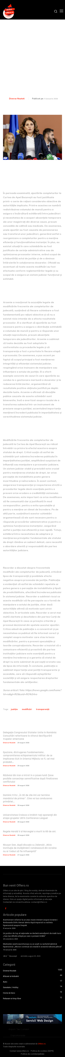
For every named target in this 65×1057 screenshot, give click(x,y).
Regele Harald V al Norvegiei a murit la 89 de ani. (29, 831)
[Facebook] (5, 908)
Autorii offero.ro (54, 103)
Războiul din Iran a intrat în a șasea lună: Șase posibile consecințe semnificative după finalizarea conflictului (30, 778)
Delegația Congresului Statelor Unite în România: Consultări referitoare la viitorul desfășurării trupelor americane (30, 736)
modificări (27, 709)
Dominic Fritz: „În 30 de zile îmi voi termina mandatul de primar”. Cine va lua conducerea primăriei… (27, 798)
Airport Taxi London (19, 1029)
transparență (42, 709)
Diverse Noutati (17, 98)
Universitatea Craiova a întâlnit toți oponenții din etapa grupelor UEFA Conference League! (30, 816)
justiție (14, 709)
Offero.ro (42, 1043)
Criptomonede (17, 1035)
